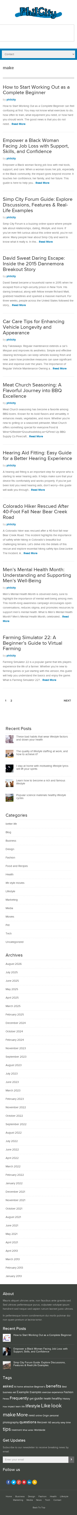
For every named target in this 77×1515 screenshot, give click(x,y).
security (56, 1422)
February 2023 (15, 1099)
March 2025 (13, 1006)
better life (11, 823)
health (47, 1398)
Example (23, 1392)
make (9, 1414)
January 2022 (14, 1183)
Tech (9, 933)
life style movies (15, 883)
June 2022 (12, 1149)
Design (10, 849)
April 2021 (12, 1242)
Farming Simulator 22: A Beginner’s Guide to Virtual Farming (32, 643)
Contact (57, 1500)
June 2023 (12, 1082)
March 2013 (13, 1259)
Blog (8, 832)
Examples (35, 1392)
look (56, 1405)
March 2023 (13, 1090)
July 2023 (12, 1073)
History (66, 1398)
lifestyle (32, 1406)
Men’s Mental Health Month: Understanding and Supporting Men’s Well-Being (37, 575)
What (25, 1430)
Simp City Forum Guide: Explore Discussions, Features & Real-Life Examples (38, 204)
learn (18, 1406)
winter (30, 1430)
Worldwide (39, 1430)
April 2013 (12, 1250)
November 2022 (16, 1107)
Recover (42, 1422)
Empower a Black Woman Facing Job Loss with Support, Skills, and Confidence (36, 146)
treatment (17, 1430)
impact (11, 1406)
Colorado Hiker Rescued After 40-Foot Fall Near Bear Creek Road (36, 511)
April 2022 (12, 1158)
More (22, 1415)
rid (49, 1422)
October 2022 (14, 1115)
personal (54, 1415)
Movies (10, 916)
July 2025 (12, 972)
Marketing (12, 899)
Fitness (6, 1399)
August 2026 (14, 964)
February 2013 (14, 1267)
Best (64, 1386)
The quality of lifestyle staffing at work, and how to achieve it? (42, 753)
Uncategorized (15, 942)
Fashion (10, 857)
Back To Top (39, 1507)
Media (9, 908)
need (32, 1415)
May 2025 (12, 989)
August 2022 (14, 1132)
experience (57, 1392)
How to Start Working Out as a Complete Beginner (36, 90)
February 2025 (15, 1014)
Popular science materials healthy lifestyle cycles (41, 797)
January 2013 (14, 1276)
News (39, 1500)
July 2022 (12, 1141)
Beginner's (39, 1386)
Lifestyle (10, 891)
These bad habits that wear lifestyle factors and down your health (42, 738)
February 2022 (15, 1175)
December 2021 (15, 1191)
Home (9, 1496)
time (68, 1422)
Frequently (19, 1398)
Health (9, 874)
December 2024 (16, 1023)
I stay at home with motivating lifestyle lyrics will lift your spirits (42, 767)
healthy (57, 1398)
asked (8, 1386)
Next (67, 700)
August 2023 (13, 1065)
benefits (53, 1386)
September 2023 (16, 1056)
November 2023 (16, 1048)
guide (38, 1398)
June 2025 (12, 980)
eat (14, 1392)
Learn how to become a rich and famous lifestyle (40, 782)
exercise (46, 1392)
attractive (28, 1386)
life (23, 1406)
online (39, 1415)
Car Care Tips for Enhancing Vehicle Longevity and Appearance (33, 327)
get (31, 1398)
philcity (11, 99)
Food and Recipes (17, 866)
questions (27, 1422)
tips (7, 1429)
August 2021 (13, 1217)
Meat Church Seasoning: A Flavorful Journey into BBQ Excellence (32, 390)
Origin (46, 1415)
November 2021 (15, 1200)
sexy (63, 1422)
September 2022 (16, 1124)
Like (45, 1406)
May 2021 (11, 1234)
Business (11, 840)
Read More (18, 124)
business (7, 1392)
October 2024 (14, 1031)
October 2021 (14, 1208)
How (5, 1407)
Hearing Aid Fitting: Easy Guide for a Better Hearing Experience (37, 455)
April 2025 (12, 997)
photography (11, 1422)
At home (18, 1386)
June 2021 (12, 1225)
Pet (8, 925)
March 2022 (13, 1166)
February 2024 (15, 1040)
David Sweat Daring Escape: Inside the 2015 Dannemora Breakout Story (34, 263)
